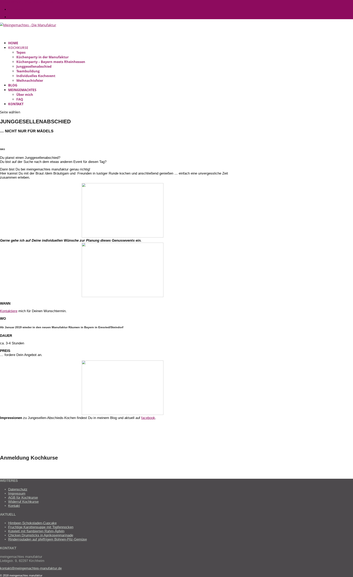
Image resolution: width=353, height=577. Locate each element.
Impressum (16, 493)
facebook (148, 418)
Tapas (21, 52)
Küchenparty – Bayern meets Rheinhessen (50, 62)
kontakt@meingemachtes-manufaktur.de (31, 568)
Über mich (24, 94)
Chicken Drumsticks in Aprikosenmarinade (40, 535)
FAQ (19, 99)
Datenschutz (17, 489)
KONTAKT (15, 104)
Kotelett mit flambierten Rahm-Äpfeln (36, 531)
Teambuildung (28, 71)
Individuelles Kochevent (35, 76)
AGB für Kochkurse (23, 498)
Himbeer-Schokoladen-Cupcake (32, 523)
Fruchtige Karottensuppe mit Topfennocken (40, 527)
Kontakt (14, 506)
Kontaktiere (8, 311)
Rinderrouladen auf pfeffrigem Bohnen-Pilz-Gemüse (47, 539)
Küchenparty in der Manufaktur (42, 57)
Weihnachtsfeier (29, 80)
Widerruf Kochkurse (23, 502)
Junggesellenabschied (33, 66)
